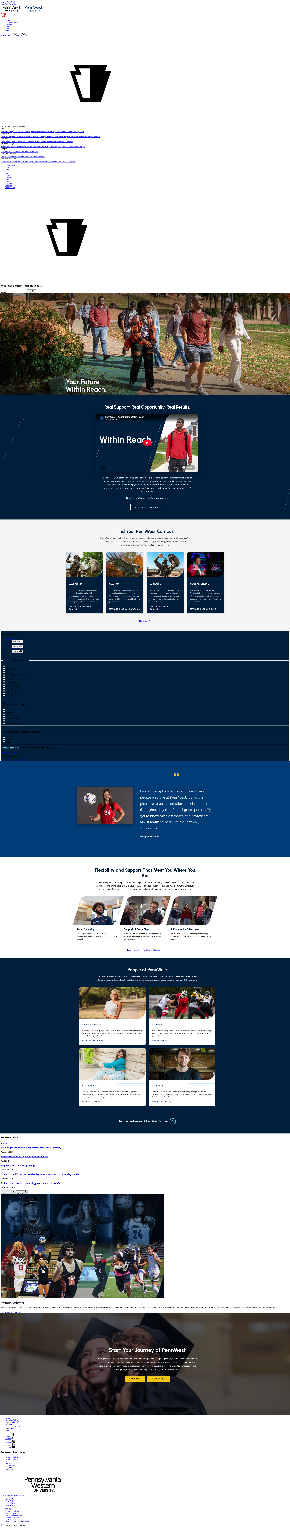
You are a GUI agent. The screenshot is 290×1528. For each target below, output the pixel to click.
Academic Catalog (12, 1459)
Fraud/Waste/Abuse (12, 1517)
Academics (9, 20)
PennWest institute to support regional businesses (24, 1156)
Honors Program (64, 137)
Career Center (6, 162)
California (4, 152)
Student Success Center (34, 162)
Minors (72, 137)
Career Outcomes (23, 157)
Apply (7, 26)
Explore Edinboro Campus (160, 608)
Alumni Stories (11, 157)
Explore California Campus (80, 608)
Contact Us (9, 1499)
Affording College (12, 22)
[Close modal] (1, 655)
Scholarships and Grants (21, 147)
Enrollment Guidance (18, 162)
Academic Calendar (22, 137)
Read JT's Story (159, 1041)
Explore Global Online (203, 609)
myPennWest (10, 188)
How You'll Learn (51, 137)
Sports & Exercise (12, 693)
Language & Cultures (13, 680)
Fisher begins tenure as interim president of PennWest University (31, 1147)
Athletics (8, 24)
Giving (7, 179)
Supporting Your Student (52, 162)
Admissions (68, 142)
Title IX (8, 1509)
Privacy (8, 1519)
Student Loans (35, 147)
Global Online (25, 152)
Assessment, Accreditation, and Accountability (62, 132)
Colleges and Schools (15, 132)
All (6, 666)
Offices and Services (38, 132)
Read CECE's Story (91, 1102)
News (7, 173)
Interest (8, 639)
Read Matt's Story (161, 1102)
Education (9, 673)
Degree (8, 644)
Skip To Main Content (9, 2)
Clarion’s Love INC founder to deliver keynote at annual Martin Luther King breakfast (41, 1174)
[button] (9, 35)
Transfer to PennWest (56, 142)
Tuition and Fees (7, 147)
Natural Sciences (12, 689)
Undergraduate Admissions (24, 142)
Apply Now (134, 1379)
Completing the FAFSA (62, 147)
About (81, 132)
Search (3, 292)
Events (7, 175)
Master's (8, 721)
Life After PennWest (37, 157)
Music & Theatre (12, 687)
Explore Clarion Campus (123, 609)
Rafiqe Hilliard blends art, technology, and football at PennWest (31, 1183)
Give (7, 30)
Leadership (27, 132)
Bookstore (9, 1469)
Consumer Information (13, 1515)
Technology (10, 696)
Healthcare (9, 677)
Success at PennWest (68, 162)
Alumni (3, 157)
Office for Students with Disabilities (18, 1521)
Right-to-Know (10, 1513)
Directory (8, 186)
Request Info (10, 165)
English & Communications (15, 675)
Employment (10, 1465)
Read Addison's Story (92, 1041)
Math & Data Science (13, 684)
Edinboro (16, 152)
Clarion (10, 152)
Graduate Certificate (13, 719)
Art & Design (10, 668)
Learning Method (12, 649)
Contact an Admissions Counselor (13, 760)
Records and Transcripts (83, 137)
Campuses (34, 152)
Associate (8, 712)
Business (9, 671)
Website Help (10, 1505)
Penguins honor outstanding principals (19, 1165)
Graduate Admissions (41, 142)
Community (9, 184)
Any (7, 737)
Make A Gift (9, 1501)
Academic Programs (8, 137)
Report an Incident (12, 1511)
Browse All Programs (8, 752)
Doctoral (9, 716)
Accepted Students (7, 142)
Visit (7, 28)
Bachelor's (9, 714)
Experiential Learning (37, 137)
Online (8, 742)
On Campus (10, 740)
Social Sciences (11, 691)
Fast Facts (4, 132)
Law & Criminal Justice (14, 682)
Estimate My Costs (47, 147)
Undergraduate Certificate (15, 723)
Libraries (8, 1467)
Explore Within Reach (147, 507)
